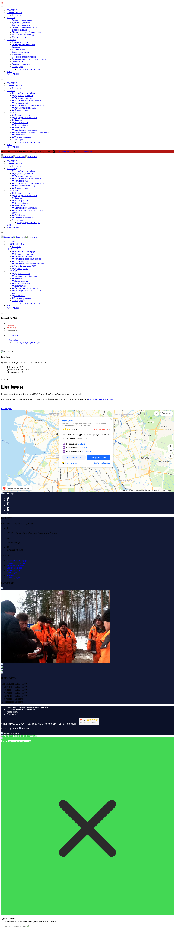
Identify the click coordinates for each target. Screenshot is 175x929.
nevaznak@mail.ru (83, 151)
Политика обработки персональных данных (27, 707)
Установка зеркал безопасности (26, 32)
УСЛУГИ (11, 17)
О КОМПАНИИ (14, 12)
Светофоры (17, 66)
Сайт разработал (9, 728)
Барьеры (16, 47)
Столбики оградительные (24, 57)
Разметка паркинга (21, 25)
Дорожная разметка (21, 22)
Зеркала (10, 575)
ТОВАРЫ (11, 39)
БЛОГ (9, 71)
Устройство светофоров (23, 20)
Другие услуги (19, 37)
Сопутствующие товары (29, 69)
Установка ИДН (19, 30)
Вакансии (16, 15)
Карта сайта (12, 712)
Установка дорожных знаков (25, 27)
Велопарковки (18, 49)
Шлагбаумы (17, 54)
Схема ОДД (12, 573)
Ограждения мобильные (23, 44)
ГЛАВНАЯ (12, 10)
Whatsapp (12, 542)
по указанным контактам (100, 399)
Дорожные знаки (20, 42)
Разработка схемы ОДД (23, 35)
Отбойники (17, 62)
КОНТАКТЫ (13, 74)
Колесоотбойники (20, 52)
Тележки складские (21, 64)
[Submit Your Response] (28, 926)
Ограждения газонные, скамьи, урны (29, 59)
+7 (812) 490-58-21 (63, 151)
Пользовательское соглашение (21, 709)
